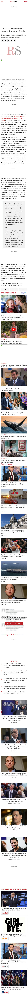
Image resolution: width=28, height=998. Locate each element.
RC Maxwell (14, 722)
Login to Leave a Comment (14, 623)
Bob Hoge (3, 511)
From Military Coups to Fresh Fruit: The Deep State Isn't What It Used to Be (13, 578)
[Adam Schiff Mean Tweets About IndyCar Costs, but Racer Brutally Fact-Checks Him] (14, 591)
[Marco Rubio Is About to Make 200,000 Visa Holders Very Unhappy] (14, 817)
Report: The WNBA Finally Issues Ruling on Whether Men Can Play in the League (13, 555)
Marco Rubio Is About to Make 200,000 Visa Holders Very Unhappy (14, 827)
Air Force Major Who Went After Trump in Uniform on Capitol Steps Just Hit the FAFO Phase (13, 531)
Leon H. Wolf (5, 34)
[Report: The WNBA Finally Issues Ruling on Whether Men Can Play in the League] (14, 545)
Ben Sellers (3, 581)
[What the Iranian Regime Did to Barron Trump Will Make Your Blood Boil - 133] (14, 978)
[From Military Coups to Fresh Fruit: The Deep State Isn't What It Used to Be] (14, 568)
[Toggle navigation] (2, 1)
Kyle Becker (3, 558)
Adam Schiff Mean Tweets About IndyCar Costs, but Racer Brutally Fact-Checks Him (14, 601)
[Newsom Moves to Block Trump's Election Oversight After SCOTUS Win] (14, 790)
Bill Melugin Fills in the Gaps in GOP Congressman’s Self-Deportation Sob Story (13, 935)
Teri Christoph (4, 535)
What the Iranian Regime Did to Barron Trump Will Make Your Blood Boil (13, 988)
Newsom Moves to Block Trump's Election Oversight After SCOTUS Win (14, 800)
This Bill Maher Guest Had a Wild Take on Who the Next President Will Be (13, 909)
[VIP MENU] (25, 1)
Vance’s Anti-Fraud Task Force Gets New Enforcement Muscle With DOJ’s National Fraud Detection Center (14, 718)
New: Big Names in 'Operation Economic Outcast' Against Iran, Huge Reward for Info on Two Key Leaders (14, 747)
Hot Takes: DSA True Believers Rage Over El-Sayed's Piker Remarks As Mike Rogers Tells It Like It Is (14, 855)
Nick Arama (3, 486)
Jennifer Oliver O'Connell (14, 803)
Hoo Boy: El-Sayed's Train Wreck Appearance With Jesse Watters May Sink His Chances (13, 483)
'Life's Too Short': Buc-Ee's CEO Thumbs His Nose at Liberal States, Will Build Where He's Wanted (13, 507)
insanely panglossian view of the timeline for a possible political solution (13, 118)
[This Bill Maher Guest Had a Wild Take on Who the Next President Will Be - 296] (14, 899)
